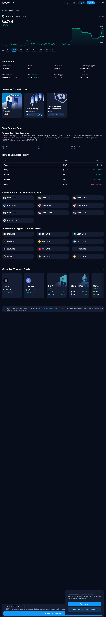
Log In (82, 3)
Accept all (84, 604)
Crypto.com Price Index (46, 308)
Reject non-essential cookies (85, 609)
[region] (84, 602)
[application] (53, 37)
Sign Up (91, 3)
